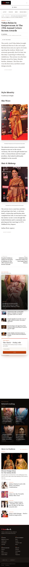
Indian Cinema (23, 12)
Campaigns (3, 542)
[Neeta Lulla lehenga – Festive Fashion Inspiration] (4, 514)
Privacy (2, 565)
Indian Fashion (5, 547)
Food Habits (17, 551)
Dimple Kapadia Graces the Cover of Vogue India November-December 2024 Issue (16, 320)
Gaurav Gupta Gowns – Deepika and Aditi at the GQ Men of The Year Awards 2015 (16, 504)
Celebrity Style (20, 432)
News (16, 12)
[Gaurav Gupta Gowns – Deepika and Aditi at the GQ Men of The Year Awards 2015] (4, 504)
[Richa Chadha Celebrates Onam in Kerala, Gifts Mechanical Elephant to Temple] (3, 334)
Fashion (11, 12)
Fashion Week (4, 554)
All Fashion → (24, 449)
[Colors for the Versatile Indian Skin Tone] (4, 494)
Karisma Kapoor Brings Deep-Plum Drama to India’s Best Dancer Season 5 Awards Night (17, 327)
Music (16, 544)
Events (16, 541)
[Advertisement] (14, 79)
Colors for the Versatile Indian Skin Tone (16, 494)
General (17, 549)
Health (17, 547)
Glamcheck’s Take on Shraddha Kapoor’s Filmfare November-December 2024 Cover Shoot (15, 313)
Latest (5, 12)
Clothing (3, 544)
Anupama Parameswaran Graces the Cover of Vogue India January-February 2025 (11, 305)
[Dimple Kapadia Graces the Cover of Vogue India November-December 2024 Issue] (3, 320)
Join (14, 352)
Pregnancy (17, 554)
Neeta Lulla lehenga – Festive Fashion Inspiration (18, 514)
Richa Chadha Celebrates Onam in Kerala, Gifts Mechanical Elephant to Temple (16, 334)
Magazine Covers (5, 539)
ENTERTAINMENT (19, 537)
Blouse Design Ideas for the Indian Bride (8, 472)
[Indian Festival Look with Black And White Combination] (4, 485)
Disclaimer (7, 565)
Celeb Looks (4, 541)
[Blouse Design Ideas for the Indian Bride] (14, 461)
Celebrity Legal (18, 542)
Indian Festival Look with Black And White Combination (17, 485)
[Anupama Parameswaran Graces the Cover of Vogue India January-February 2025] (14, 292)
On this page (7, 39)
